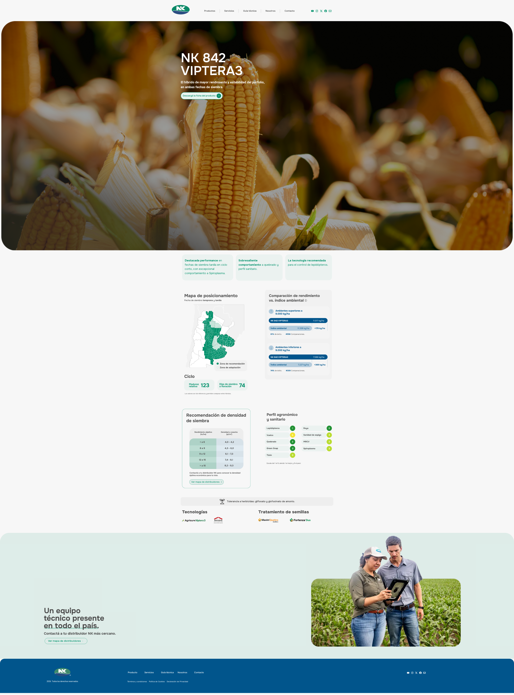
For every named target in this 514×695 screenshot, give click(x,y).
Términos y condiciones (137, 681)
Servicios (229, 10)
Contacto (290, 10)
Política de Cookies (157, 681)
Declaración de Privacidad (177, 681)
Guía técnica (249, 10)
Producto (132, 672)
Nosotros (270, 10)
